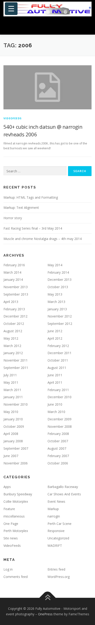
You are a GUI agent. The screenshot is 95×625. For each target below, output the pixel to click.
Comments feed (15, 576)
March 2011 (12, 390)
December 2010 (59, 397)
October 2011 (58, 360)
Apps (7, 486)
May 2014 (55, 265)
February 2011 (58, 390)
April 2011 (55, 382)
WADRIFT (55, 545)
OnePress (45, 614)
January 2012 (13, 353)
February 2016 (14, 265)
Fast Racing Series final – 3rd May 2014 (32, 228)
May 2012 (10, 338)
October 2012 (13, 323)
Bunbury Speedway (17, 494)
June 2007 (10, 456)
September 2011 (15, 367)
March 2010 (56, 412)
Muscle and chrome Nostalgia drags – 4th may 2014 (42, 238)
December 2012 (15, 316)
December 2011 (59, 353)
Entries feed (56, 569)
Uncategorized (58, 538)
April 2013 (10, 301)
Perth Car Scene (59, 523)
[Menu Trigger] (11, 8)
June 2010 (55, 404)
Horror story (12, 218)
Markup (53, 509)
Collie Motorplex (15, 501)
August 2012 (12, 331)
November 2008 (60, 426)
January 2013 (57, 309)
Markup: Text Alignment (21, 207)
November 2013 (15, 287)
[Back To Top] (47, 598)
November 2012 (60, 316)
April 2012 (55, 338)
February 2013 (14, 309)
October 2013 (58, 287)
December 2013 (59, 279)
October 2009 (13, 426)
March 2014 (12, 272)
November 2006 (15, 463)
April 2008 (10, 433)
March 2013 (56, 301)
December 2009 (59, 419)
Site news (10, 538)
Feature (9, 509)
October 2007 (58, 441)
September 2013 (15, 294)
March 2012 (12, 346)
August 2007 (57, 448)
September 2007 (15, 448)
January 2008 (13, 441)
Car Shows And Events (64, 494)
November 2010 (15, 404)
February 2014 (58, 272)
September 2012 (60, 323)
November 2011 (15, 360)
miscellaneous (14, 516)
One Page (10, 523)
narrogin (54, 516)
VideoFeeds (12, 118)
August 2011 (57, 367)
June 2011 (55, 375)
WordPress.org (59, 576)
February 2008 (58, 433)
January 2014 (13, 279)
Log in (8, 569)
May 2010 (10, 412)
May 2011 (10, 382)
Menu (87, 26)
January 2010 (13, 419)
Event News (56, 501)
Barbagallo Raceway (63, 486)
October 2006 (58, 463)
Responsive (56, 531)
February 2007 (58, 456)
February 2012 (58, 346)
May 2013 (55, 294)
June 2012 (55, 331)
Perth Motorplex (15, 531)
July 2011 (10, 375)
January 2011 (13, 397)
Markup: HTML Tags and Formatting (30, 197)
